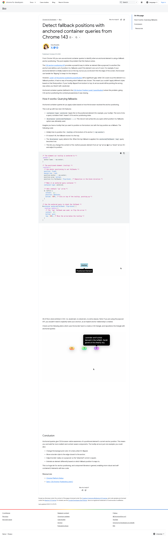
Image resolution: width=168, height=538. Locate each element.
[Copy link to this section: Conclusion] (56, 436)
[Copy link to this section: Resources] (54, 474)
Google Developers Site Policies (77, 500)
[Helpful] (121, 19)
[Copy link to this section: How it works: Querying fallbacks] (79, 99)
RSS (114, 526)
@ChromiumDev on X (119, 516)
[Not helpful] (124, 19)
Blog (53, 2)
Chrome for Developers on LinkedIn (123, 523)
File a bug (5, 516)
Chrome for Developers (49, 19)
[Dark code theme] (120, 153)
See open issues (7, 519)
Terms (4, 534)
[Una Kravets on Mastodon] (54, 48)
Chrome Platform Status (54, 478)
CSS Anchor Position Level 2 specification (88, 90)
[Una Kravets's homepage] (57, 48)
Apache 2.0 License (50, 500)
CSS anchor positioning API (55, 65)
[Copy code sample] (124, 153)
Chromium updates (64, 516)
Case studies (44, 2)
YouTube (115, 519)
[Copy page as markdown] (76, 37)
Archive (60, 523)
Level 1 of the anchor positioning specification (65, 78)
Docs (31, 2)
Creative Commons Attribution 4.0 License (94, 498)
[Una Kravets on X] (52, 48)
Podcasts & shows (63, 526)
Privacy (10, 534)
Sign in (163, 2)
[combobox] (128, 2)
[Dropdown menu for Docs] (35, 2)
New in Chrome (64, 2)
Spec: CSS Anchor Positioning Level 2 (59, 482)
